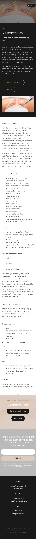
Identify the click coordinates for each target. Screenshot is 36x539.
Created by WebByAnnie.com (18, 532)
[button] (2, 5)
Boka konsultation (13, 83)
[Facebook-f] (20, 520)
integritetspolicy (18, 466)
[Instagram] (16, 520)
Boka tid (8, 90)
